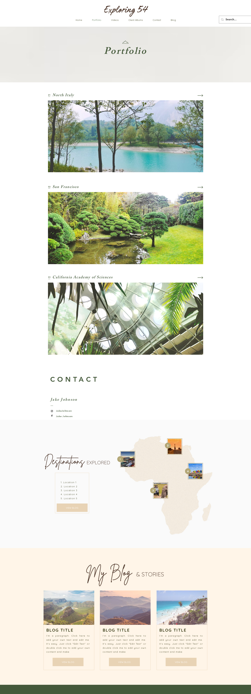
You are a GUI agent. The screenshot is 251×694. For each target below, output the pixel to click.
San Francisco (65, 187)
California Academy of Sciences (82, 277)
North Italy (63, 95)
